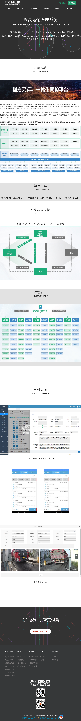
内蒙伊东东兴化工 (21, 657)
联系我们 (72, 3)
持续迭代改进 (33, 666)
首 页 (9, 8)
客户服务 (46, 8)
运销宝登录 (62, 3)
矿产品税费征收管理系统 (10, 666)
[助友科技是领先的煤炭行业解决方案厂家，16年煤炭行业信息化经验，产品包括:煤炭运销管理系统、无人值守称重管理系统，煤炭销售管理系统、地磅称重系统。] (13, 3)
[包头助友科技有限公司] (40, 683)
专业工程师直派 (33, 663)
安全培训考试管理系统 (10, 675)
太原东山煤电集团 (21, 663)
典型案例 (20, 652)
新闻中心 (43, 652)
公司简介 (55, 657)
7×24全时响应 (33, 660)
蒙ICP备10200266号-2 (29, 718)
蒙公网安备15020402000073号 (49, 718)
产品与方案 (9, 652)
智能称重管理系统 (10, 669)
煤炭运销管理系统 (10, 657)
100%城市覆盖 (33, 657)
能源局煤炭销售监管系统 (10, 663)
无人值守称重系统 (10, 660)
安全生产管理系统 (10, 672)
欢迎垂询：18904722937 (40, 631)
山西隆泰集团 (21, 660)
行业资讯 (43, 657)
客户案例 (34, 8)
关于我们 (55, 652)
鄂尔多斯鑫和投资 (21, 666)
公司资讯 (43, 660)
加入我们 (55, 660)
